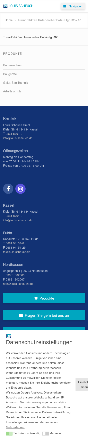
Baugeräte (10, 74)
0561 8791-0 (14, 134)
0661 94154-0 (15, 243)
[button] (9, 434)
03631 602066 (15, 275)
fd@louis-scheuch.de (16, 252)
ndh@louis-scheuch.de (18, 284)
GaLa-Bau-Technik (15, 82)
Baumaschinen (13, 65)
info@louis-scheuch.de (18, 138)
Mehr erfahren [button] (15, 427)
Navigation (75, 6)
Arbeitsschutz (12, 91)
